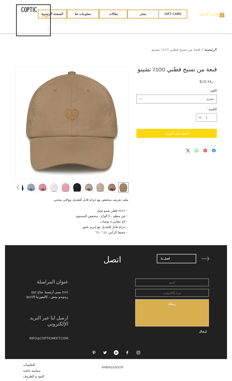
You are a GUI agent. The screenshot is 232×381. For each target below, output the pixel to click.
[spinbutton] (206, 117)
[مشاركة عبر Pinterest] (205, 150)
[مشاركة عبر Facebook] (214, 150)
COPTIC (29, 10)
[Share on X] (188, 150)
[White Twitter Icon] (105, 352)
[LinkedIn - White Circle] (116, 352)
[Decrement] (213, 117)
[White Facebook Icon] (127, 352)
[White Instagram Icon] (138, 352)
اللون (212, 90)
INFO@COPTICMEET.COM (48, 338)
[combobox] (176, 99)
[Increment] (199, 117)
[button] (222, 14)
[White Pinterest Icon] (94, 352)
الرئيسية (210, 49)
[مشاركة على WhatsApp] (196, 150)
